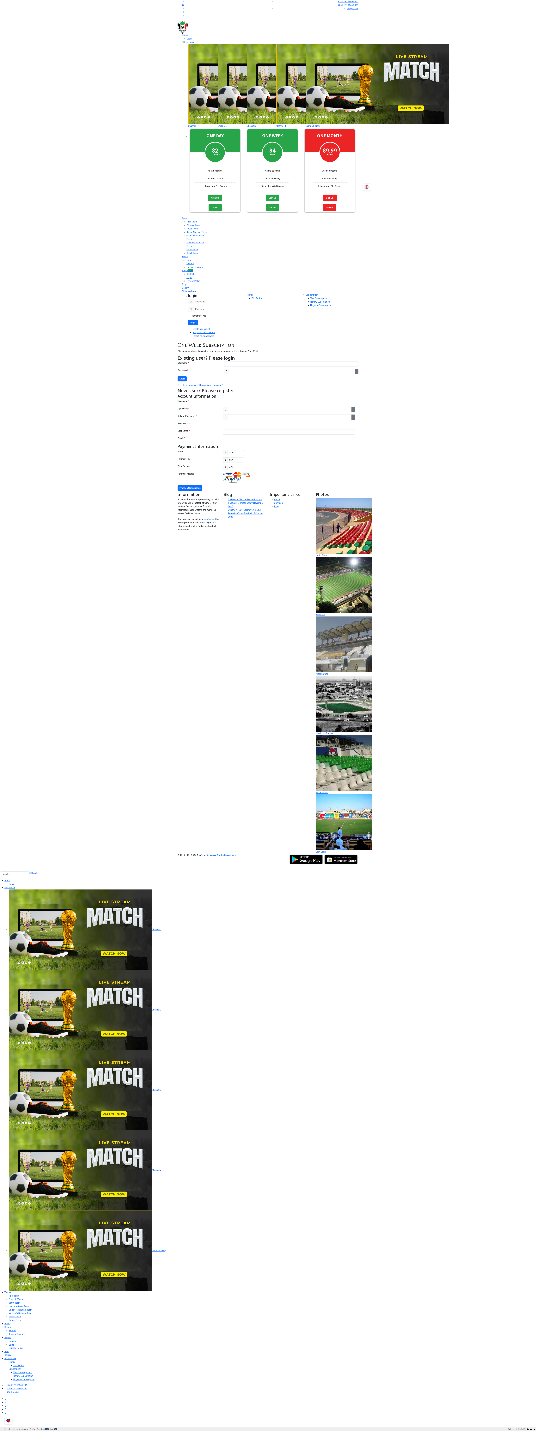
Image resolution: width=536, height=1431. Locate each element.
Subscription (312, 295)
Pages (187, 270)
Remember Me (199, 315)
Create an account (201, 329)
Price (180, 451)
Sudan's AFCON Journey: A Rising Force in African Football (245, 513)
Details (215, 207)
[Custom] (183, 15)
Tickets (190, 263)
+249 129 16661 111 (348, 1)
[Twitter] (183, 5)
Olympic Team (193, 225)
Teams (185, 218)
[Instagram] (183, 12)
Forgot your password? (204, 336)
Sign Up (215, 198)
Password (183, 370)
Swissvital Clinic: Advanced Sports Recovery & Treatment (245, 503)
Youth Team (192, 228)
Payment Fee (184, 459)
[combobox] (14, 874)
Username (183, 363)
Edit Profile (256, 298)
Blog (184, 284)
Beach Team (192, 253)
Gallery (185, 288)
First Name (184, 423)
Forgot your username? (204, 332)
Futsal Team (192, 249)
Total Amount (184, 466)
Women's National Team (20, 1313)
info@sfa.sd (352, 8)
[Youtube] (183, 8)
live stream (189, 42)
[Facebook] (183, 1)
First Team (191, 221)
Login (189, 38)
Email (181, 438)
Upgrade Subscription (320, 305)
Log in (193, 322)
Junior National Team (196, 232)
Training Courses (194, 267)
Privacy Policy (193, 281)
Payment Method (187, 473)
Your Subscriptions (319, 298)
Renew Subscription (320, 301)
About (185, 256)
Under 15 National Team (20, 1309)
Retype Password (187, 416)
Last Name (184, 431)
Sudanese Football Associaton (221, 855)
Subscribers (190, 291)
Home (185, 35)
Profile (250, 295)
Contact (190, 274)
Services (186, 260)
